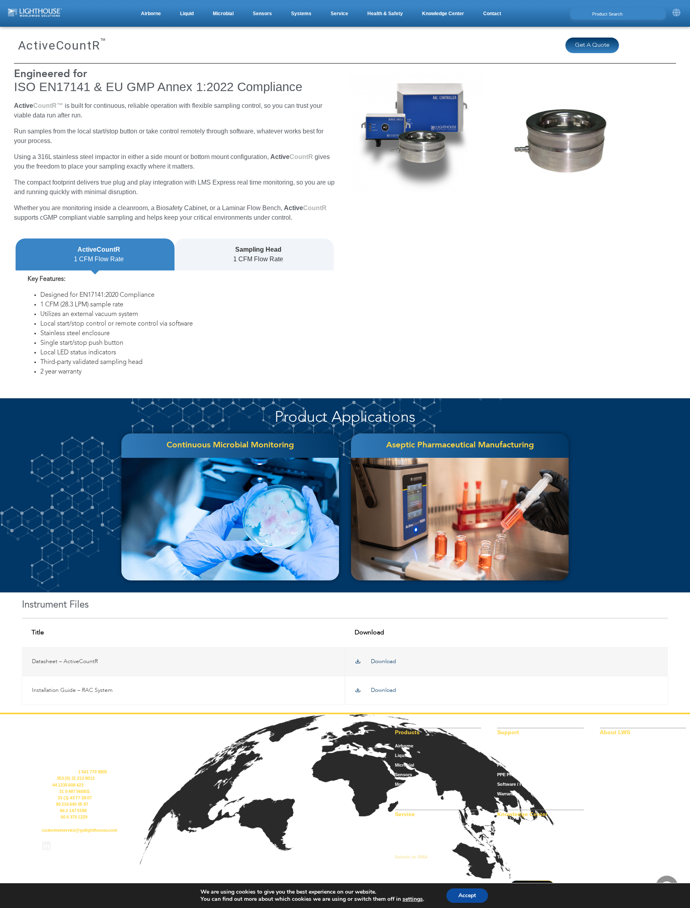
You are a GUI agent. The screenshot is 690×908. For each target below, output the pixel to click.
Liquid (401, 755)
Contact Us (611, 774)
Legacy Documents (517, 755)
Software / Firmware (518, 784)
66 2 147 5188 (73, 810)
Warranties (508, 793)
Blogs (503, 837)
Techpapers (509, 856)
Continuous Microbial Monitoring (230, 445)
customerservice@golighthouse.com (79, 830)
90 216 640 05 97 (72, 804)
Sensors (403, 774)
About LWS (611, 745)
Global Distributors (415, 837)
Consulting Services (416, 828)
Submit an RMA (411, 856)
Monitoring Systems (416, 784)
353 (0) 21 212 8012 (75, 778)
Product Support (514, 765)
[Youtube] (67, 845)
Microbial (404, 765)
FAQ (501, 847)
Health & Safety (411, 793)
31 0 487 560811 (74, 791)
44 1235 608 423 (67, 785)
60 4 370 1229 (74, 817)
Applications (510, 828)
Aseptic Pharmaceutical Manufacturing (460, 445)
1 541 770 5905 (92, 771)
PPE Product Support (519, 774)
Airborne (404, 745)
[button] (151, 13)
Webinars (507, 866)
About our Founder (620, 755)
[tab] (95, 254)
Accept (467, 895)
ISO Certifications (515, 745)
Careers (608, 765)
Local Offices (409, 847)
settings (412, 899)
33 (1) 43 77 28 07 (74, 797)
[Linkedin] (46, 845)
